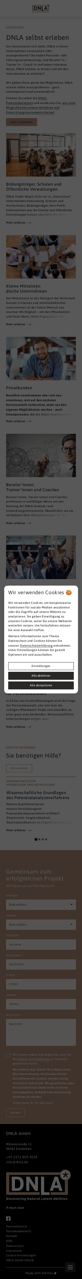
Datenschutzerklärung (36, 645)
